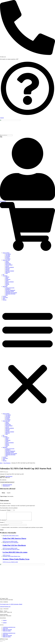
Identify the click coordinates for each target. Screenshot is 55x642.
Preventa (4, 299)
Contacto (2, 117)
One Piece (7, 268)
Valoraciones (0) (6, 485)
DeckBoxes (7, 279)
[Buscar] (1, 137)
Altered (7, 261)
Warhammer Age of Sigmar (11, 292)
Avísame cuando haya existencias (7, 482)
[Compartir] (1, 640)
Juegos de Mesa (6, 252)
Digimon (7, 262)
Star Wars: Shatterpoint (10, 290)
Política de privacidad (7, 629)
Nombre (2, 522)
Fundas (6, 280)
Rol (3, 274)
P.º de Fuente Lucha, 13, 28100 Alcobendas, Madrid (11, 604)
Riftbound (7, 272)
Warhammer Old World (10, 293)
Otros (6, 273)
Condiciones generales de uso (9, 627)
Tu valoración (3, 520)
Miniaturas (5, 286)
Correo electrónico (4, 524)
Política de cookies (7, 630)
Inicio (1, 463)
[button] (27, 357)
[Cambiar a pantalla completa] (3, 640)
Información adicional (7, 484)
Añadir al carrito (13, 541)
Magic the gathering (9, 267)
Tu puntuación (3, 510)
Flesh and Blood (8, 264)
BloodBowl (7, 289)
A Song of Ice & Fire (9, 287)
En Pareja (7, 257)
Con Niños (7, 255)
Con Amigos (8, 254)
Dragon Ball (8, 263)
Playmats (7, 284)
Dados (6, 278)
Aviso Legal (5, 628)
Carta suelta (5, 297)
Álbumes (7, 276)
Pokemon (7, 269)
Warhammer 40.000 (9, 291)
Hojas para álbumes (9, 281)
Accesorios (5, 275)
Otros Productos (6, 463)
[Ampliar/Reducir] (4, 640)
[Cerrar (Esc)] (0, 640)
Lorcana (7, 266)
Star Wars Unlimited (9, 270)
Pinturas (7, 283)
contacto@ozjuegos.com (5, 606)
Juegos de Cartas (6, 260)
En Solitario (7, 258)
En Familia (7, 256)
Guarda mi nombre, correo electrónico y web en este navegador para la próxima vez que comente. (22, 527)
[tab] (29, 484)
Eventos (4, 296)
